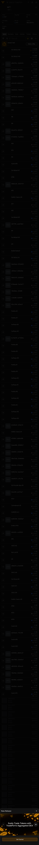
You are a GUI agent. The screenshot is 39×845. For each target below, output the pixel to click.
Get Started (19, 839)
